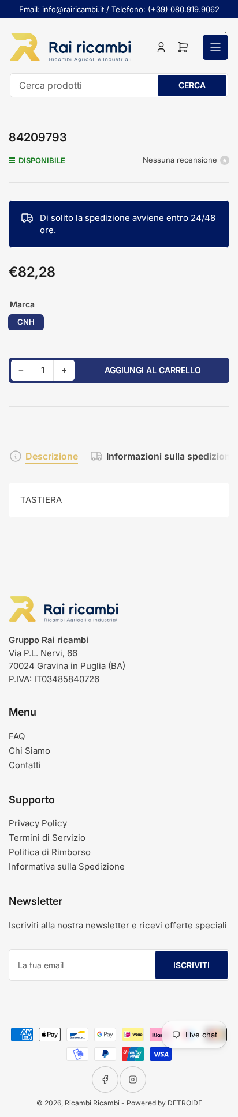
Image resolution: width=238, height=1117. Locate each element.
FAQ (17, 736)
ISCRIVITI (191, 965)
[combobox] (119, 85)
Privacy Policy (38, 823)
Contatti (25, 764)
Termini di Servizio (47, 837)
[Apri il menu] (215, 47)
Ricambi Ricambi (92, 1103)
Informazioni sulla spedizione (171, 456)
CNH (26, 321)
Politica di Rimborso (50, 852)
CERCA (192, 85)
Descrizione (51, 456)
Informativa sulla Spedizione (67, 866)
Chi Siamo (29, 750)
